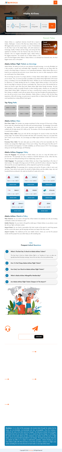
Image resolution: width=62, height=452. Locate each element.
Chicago (36, 388)
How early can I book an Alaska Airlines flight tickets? (27, 269)
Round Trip (9, 18)
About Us (36, 354)
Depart (23, 24)
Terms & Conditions (39, 370)
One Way (17, 18)
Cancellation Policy (38, 364)
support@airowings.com (13, 410)
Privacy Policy (37, 367)
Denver (36, 397)
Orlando (36, 391)
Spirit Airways (10, 388)
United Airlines (10, 385)
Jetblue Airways (10, 394)
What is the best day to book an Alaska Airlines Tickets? (28, 251)
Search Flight (52, 25)
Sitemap (36, 361)
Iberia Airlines (10, 397)
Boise (35, 385)
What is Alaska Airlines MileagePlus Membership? (26, 276)
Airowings (31, 450)
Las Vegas (36, 394)
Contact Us (36, 358)
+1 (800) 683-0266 (17, 330)
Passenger (44, 24)
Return (33, 24)
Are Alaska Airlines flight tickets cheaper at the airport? (28, 282)
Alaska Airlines (10, 382)
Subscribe (39, 336)
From (8, 24)
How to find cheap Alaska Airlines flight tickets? (26, 263)
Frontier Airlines (11, 391)
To (15, 24)
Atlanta (35, 382)
